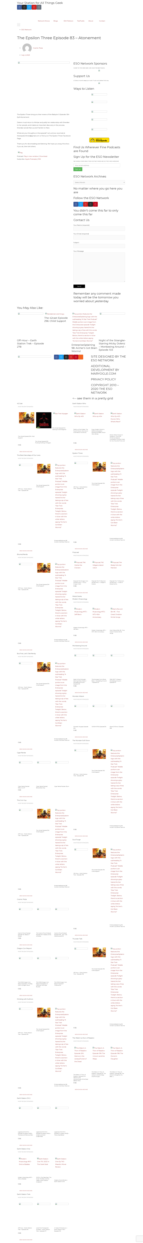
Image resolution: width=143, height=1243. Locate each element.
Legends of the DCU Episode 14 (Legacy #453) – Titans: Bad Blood (61, 1133)
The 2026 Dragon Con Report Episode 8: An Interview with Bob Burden (42, 984)
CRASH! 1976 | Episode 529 (99, 726)
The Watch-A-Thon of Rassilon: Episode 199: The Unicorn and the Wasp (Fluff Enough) (99, 1074)
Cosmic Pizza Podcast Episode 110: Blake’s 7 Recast (24, 934)
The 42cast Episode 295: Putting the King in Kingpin (43, 442)
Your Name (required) (81, 225)
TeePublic (81, 21)
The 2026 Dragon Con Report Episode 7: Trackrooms (60, 983)
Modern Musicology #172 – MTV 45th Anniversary (99, 631)
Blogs (56, 21)
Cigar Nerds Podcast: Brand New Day (42, 787)
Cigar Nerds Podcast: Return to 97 (24, 787)
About (90, 21)
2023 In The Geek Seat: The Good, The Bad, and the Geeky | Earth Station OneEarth (43, 1180)
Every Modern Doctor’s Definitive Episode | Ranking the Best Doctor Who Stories (99, 432)
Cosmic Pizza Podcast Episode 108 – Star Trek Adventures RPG (60, 934)
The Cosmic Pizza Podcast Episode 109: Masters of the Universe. (43, 934)
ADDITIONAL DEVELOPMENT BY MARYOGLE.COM (105, 369)
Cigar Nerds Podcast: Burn (61, 786)
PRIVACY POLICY (103, 379)
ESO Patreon (68, 21)
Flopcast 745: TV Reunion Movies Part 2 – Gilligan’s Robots (99, 582)
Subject (76, 242)
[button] (18, 24)
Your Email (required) (81, 234)
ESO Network (26, 30)
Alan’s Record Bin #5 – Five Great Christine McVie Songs (117, 632)
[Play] (20, 152)
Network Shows (44, 21)
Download (43, 156)
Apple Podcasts (31, 159)
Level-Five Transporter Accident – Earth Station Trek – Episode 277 (43, 1229)
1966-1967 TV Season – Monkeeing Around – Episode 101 (116, 681)
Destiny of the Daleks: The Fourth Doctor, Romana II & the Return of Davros (80, 431)
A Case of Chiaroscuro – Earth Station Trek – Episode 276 (60, 1229)
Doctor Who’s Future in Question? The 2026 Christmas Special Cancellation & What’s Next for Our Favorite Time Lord (117, 438)
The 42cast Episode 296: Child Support (42, 486)
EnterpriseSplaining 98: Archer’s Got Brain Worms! (84, 348)
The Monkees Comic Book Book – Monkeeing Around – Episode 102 (99, 681)
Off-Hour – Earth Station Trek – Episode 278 (30, 343)
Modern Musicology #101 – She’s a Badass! (25, 1178)
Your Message (78, 251)
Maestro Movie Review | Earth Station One (60, 1180)
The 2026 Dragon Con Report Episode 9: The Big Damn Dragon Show (25, 983)
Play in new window (31, 156)
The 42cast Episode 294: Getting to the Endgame (59, 428)
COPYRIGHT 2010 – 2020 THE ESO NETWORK (105, 388)
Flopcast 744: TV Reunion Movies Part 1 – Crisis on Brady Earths (117, 582)
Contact (102, 21)
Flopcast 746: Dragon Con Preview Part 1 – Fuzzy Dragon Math (80, 582)
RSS (39, 159)
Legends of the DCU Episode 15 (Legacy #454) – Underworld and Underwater (43, 1134)
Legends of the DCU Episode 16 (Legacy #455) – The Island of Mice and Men (25, 1133)
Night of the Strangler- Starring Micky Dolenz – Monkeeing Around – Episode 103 (80, 682)
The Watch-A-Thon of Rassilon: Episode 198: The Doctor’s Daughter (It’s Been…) (117, 1074)
